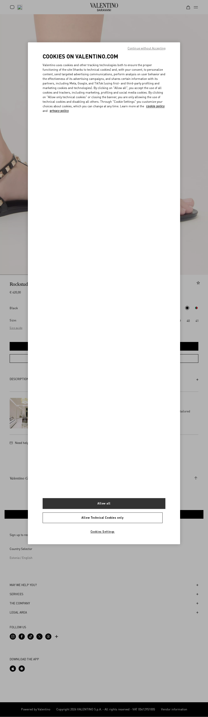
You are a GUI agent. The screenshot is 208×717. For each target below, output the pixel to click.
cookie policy (155, 106)
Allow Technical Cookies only (102, 518)
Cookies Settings (103, 531)
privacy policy (59, 111)
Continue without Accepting (147, 48)
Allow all (104, 503)
